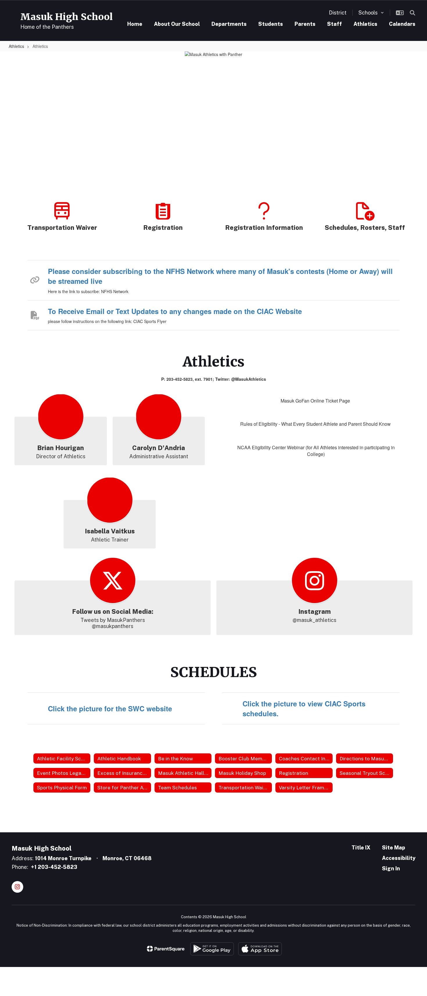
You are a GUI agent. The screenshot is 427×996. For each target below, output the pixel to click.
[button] (371, 13)
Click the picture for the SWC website (110, 708)
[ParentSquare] (166, 948)
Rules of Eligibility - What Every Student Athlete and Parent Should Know (315, 424)
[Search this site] (412, 13)
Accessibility (398, 858)
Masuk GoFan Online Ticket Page (315, 400)
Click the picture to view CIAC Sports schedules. (304, 708)
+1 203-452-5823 (54, 867)
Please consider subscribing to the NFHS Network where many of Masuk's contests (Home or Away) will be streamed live (220, 276)
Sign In (391, 868)
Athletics (16, 46)
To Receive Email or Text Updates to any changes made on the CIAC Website (175, 311)
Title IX (360, 848)
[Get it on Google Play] (212, 948)
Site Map (393, 848)
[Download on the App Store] (260, 948)
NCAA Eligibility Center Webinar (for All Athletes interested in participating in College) (316, 450)
